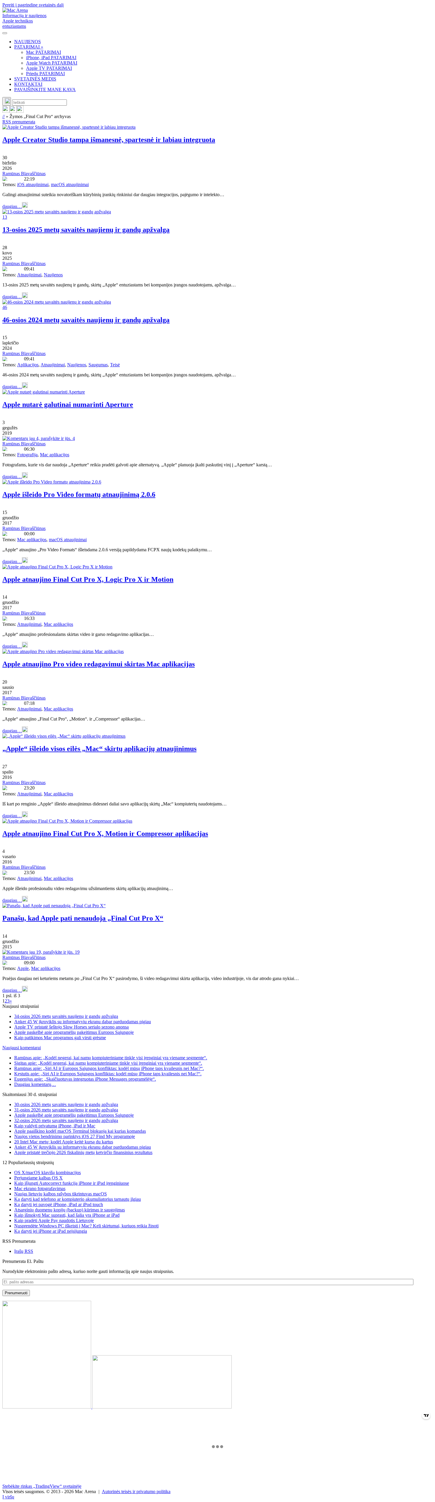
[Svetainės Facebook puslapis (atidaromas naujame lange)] (13, 111)
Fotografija (27, 454)
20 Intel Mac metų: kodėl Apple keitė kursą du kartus (63, 1141)
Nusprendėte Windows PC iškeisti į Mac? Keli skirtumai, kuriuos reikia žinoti (86, 1225)
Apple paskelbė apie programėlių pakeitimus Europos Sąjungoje (74, 1032)
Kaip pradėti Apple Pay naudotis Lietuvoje (54, 1220)
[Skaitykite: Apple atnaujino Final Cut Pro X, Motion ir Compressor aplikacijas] (67, 820)
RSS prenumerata (18, 121)
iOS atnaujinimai (33, 184)
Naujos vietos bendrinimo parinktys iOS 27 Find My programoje (74, 1136)
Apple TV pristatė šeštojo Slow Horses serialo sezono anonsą (71, 1026)
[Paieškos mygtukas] (6, 101)
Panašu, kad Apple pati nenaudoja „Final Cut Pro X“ (82, 918)
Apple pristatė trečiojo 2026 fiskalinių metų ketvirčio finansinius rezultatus (83, 1152)
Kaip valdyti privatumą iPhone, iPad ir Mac (54, 1125)
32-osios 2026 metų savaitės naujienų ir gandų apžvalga (66, 1120)
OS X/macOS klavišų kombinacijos (47, 1172)
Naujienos (53, 274)
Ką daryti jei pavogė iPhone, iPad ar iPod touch (58, 1204)
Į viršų (8, 1496)
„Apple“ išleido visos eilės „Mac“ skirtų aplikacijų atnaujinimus (99, 748)
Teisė (115, 364)
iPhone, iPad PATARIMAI (51, 57)
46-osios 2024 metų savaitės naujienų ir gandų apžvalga (86, 320)
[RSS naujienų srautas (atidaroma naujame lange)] (5, 111)
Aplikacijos (27, 364)
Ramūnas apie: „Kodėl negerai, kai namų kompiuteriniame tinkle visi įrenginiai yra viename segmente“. (110, 1057)
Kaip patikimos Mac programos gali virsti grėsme (60, 1037)
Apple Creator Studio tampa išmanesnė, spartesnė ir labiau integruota (108, 140)
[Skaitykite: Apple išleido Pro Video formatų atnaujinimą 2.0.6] (51, 481)
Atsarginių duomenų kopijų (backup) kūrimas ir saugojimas (69, 1209)
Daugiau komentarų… (35, 1084)
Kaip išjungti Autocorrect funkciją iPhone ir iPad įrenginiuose (71, 1183)
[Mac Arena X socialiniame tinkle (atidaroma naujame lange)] (20, 111)
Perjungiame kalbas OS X (38, 1177)
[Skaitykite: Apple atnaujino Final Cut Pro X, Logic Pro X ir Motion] (57, 566)
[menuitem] (223, 41)
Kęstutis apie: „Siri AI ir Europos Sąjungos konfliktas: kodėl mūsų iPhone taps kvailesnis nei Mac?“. (108, 1073)
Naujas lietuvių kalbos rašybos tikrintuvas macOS (60, 1193)
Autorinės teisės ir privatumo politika (136, 1491)
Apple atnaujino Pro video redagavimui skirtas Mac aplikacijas (98, 664)
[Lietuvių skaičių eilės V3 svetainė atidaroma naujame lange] (217, 1355)
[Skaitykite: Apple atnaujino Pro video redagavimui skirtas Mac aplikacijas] (63, 651)
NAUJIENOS (27, 41)
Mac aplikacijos (54, 454)
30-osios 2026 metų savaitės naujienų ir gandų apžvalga (66, 1104)
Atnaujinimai (29, 274)
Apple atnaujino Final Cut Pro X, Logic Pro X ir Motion (87, 579)
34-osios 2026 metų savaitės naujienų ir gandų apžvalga (66, 1016)
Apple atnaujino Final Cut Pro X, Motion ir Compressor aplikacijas (105, 833)
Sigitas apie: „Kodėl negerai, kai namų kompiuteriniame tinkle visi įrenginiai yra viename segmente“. (108, 1063)
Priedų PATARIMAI (45, 73)
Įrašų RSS (23, 1251)
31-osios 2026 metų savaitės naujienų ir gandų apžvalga (66, 1109)
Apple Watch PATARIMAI (51, 62)
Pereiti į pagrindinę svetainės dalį (33, 4)
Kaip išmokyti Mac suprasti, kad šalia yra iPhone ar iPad (67, 1215)
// (3, 116)
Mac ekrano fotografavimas (39, 1188)
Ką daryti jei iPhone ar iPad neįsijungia (50, 1231)
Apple (23, 968)
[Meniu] (4, 33)
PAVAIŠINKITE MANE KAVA (45, 89)
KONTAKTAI (28, 84)
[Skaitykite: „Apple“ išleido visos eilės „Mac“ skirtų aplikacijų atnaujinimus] (63, 736)
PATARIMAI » (28, 46)
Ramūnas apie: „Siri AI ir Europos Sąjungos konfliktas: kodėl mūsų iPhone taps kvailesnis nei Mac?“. (109, 1068)
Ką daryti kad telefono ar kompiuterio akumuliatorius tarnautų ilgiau (77, 1199)
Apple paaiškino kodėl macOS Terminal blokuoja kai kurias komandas (80, 1131)
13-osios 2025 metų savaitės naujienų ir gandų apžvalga (86, 229)
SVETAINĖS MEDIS (35, 78)
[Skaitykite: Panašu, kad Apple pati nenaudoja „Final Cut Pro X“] (54, 905)
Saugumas (98, 364)
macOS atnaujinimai (70, 184)
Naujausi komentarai (21, 1047)
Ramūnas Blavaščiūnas (24, 173)
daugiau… (12, 206)
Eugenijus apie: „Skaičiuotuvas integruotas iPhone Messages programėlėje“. (85, 1079)
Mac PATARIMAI (43, 52)
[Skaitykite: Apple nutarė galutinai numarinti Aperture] (43, 391)
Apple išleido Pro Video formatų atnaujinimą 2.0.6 (78, 494)
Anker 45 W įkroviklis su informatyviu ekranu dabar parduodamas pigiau (82, 1021)
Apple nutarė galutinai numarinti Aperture (67, 404)
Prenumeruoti (16, 1293)
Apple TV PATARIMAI (49, 68)
